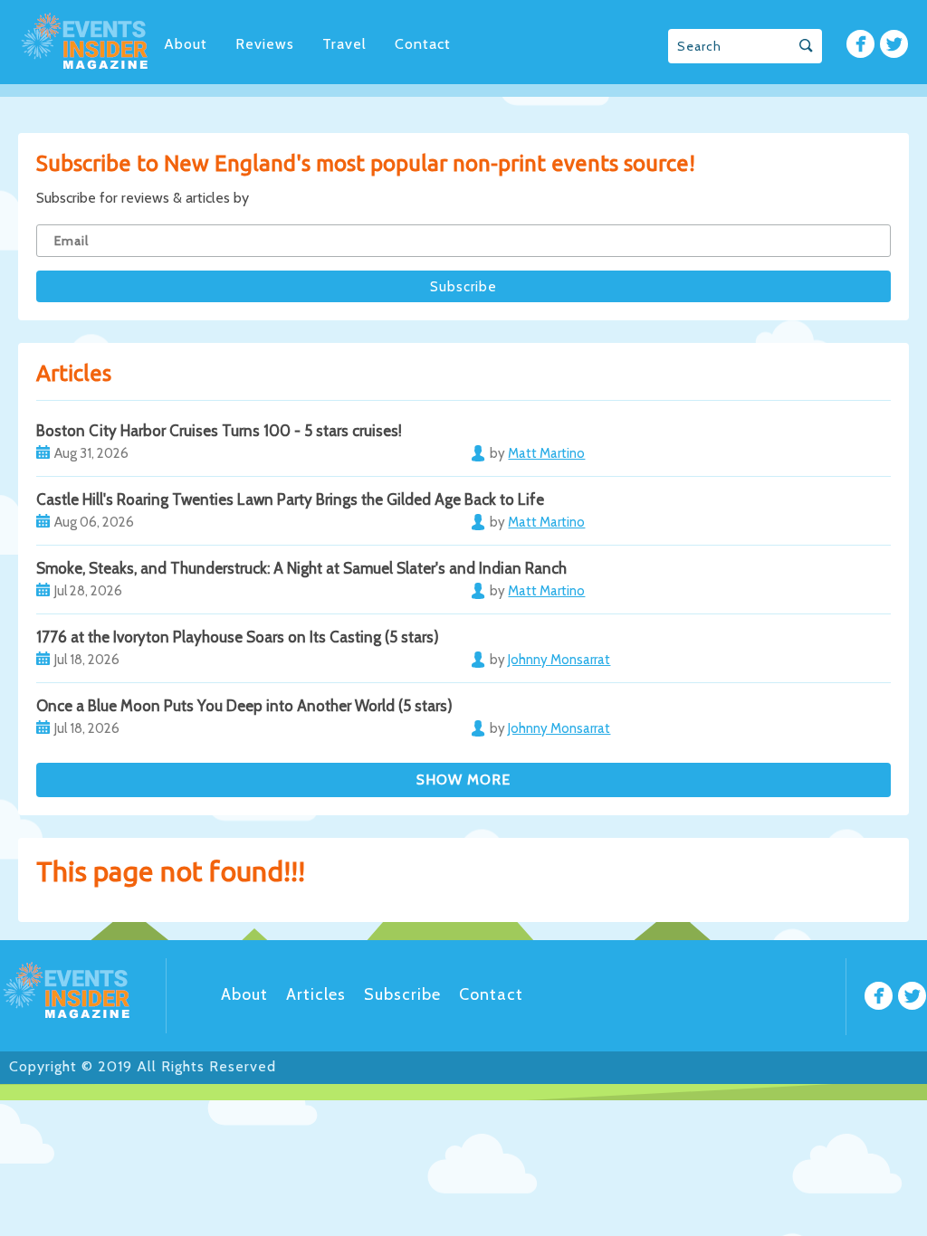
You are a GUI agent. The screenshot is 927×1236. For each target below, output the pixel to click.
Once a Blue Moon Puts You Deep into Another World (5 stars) (244, 706)
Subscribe (402, 994)
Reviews (264, 43)
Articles (316, 994)
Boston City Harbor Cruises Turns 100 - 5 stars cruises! (219, 431)
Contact (423, 43)
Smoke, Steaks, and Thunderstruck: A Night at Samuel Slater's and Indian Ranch (301, 568)
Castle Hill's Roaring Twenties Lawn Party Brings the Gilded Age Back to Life (290, 499)
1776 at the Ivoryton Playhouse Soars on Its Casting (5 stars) (237, 637)
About (185, 43)
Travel (344, 43)
